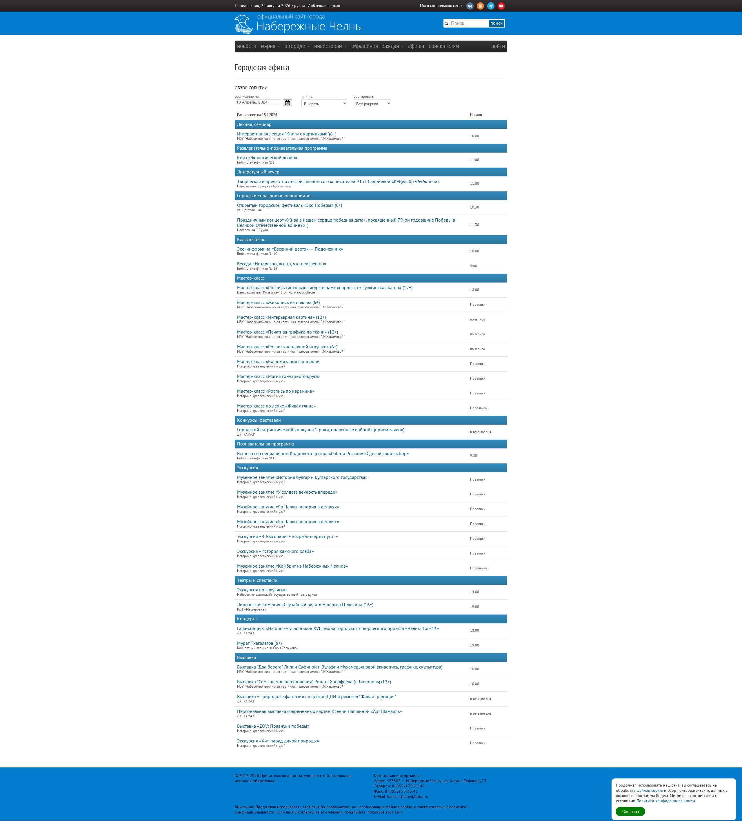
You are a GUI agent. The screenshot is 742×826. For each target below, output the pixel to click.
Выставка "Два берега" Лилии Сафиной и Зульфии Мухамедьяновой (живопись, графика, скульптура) (339, 667)
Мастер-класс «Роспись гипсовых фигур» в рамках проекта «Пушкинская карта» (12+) (324, 287)
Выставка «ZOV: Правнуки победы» (273, 726)
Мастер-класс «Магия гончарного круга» (278, 376)
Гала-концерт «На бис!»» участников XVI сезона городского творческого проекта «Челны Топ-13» (338, 628)
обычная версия (325, 5)
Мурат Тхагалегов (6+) (259, 643)
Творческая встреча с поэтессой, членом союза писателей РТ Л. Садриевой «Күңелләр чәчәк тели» (338, 181)
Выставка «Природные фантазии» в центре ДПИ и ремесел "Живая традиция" (316, 696)
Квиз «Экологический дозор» (267, 157)
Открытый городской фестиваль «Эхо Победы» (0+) (289, 205)
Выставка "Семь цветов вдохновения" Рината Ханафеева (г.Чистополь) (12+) (314, 681)
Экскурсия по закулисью (262, 590)
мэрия (269, 46)
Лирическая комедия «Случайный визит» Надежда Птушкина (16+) (305, 604)
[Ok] (480, 5)
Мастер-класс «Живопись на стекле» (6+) (278, 302)
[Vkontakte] (469, 5)
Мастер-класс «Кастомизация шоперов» (278, 361)
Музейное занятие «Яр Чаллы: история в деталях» (288, 507)
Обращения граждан (376, 46)
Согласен (630, 811)
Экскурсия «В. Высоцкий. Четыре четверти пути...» (287, 536)
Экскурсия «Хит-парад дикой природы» (278, 741)
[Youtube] (501, 5)
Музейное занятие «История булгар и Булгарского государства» (302, 477)
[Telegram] (490, 5)
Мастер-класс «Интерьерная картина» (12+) (281, 317)
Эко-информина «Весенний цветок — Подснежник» (290, 249)
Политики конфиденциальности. (666, 801)
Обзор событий (251, 88)
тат (304, 5)
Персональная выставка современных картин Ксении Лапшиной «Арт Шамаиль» (319, 711)
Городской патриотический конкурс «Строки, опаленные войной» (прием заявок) (320, 429)
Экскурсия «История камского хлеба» (275, 551)
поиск (496, 23)
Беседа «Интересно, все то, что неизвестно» (281, 264)
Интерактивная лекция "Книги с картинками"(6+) (286, 134)
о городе (295, 46)
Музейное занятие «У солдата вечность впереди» (287, 492)
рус (297, 5)
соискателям (444, 46)
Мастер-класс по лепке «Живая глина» (276, 406)
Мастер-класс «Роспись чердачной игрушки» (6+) (287, 346)
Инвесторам (329, 46)
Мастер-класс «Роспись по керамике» (275, 391)
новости (246, 46)
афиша (416, 46)
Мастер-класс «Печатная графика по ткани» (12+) (287, 332)
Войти (498, 46)
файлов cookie (649, 790)
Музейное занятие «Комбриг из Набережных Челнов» (292, 566)
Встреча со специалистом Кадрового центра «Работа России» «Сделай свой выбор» (323, 453)
